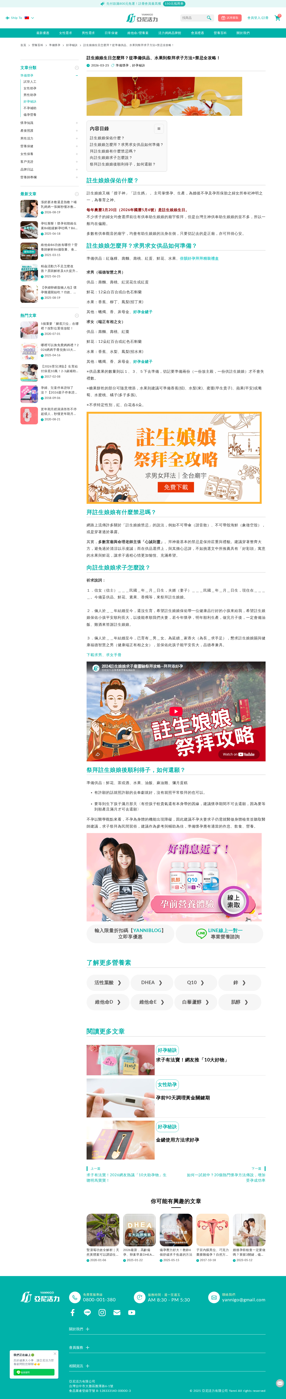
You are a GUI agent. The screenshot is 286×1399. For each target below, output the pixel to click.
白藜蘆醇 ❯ (195, 1002)
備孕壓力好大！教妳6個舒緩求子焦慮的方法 (176, 1252)
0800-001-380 (99, 1300)
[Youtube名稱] (131, 1312)
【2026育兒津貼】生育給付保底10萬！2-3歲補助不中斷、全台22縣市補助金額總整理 (59, 369)
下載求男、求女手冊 (104, 655)
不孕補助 (30, 108)
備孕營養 (30, 114)
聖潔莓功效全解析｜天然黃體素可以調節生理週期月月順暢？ (103, 1252)
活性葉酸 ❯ (108, 982)
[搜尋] (209, 18)
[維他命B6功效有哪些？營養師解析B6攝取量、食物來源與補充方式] (29, 251)
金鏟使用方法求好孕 (177, 1140)
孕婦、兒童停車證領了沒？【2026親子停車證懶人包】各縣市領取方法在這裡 (59, 390)
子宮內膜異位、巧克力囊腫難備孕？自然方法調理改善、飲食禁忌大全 (212, 1252)
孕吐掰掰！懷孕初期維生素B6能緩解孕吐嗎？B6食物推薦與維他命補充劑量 (59, 226)
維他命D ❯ (108, 1002)
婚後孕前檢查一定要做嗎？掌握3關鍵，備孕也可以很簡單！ (249, 1252)
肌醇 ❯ (239, 1002)
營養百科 (37, 45)
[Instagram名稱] (102, 1312)
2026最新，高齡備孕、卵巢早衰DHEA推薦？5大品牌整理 (139, 1252)
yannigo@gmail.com (244, 1300)
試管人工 (30, 81)
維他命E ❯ (152, 1002)
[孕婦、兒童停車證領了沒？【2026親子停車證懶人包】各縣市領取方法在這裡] (29, 394)
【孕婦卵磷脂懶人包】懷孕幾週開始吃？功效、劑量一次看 (59, 290)
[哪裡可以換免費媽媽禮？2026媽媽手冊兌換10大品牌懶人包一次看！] (29, 351)
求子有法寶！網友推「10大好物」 (192, 1060)
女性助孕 (167, 1084)
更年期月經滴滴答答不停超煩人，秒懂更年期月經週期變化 (59, 412)
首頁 (23, 45)
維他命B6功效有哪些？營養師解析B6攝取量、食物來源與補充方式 (59, 247)
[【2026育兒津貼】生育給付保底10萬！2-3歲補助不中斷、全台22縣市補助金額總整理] (29, 373)
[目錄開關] (159, 129)
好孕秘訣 (72, 45)
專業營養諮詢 (225, 933)
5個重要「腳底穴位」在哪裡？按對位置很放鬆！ (60, 326)
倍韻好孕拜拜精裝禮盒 (199, 258)
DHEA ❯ (152, 982)
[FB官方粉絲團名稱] (72, 1312)
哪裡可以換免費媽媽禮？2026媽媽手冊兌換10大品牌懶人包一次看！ (60, 348)
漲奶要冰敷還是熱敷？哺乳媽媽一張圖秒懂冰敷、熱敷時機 (59, 205)
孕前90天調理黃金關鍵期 (183, 1098)
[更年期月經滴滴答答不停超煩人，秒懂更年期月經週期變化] (29, 415)
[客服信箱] (116, 1312)
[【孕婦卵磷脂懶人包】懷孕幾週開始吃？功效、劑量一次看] (29, 294)
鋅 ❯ (239, 982)
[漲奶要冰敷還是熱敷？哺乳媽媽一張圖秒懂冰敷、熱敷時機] (29, 208)
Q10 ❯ (195, 982)
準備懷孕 (55, 45)
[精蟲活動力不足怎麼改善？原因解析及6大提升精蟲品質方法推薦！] (29, 272)
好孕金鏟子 (143, 312)
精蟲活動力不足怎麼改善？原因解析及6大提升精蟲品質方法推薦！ (60, 269)
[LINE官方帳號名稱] (87, 1312)
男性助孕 (30, 95)
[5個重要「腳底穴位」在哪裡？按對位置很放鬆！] (29, 330)
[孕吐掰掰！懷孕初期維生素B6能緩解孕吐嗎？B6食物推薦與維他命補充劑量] (29, 230)
